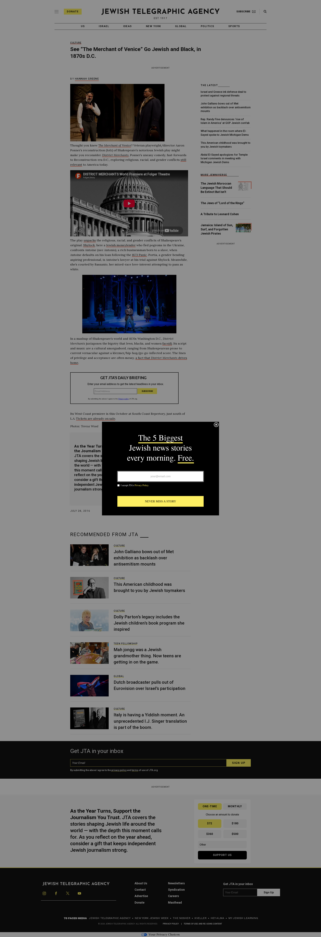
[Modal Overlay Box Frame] (160, 468)
